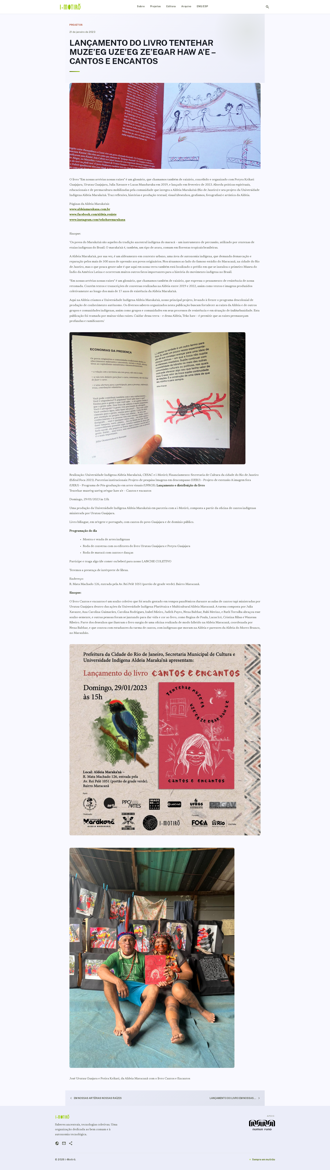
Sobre (141, 6)
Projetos (155, 6)
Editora (171, 6)
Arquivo (186, 6)
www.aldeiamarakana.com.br (89, 209)
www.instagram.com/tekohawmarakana (97, 219)
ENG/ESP (202, 6)
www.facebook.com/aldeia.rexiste (93, 214)
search (267, 6)
